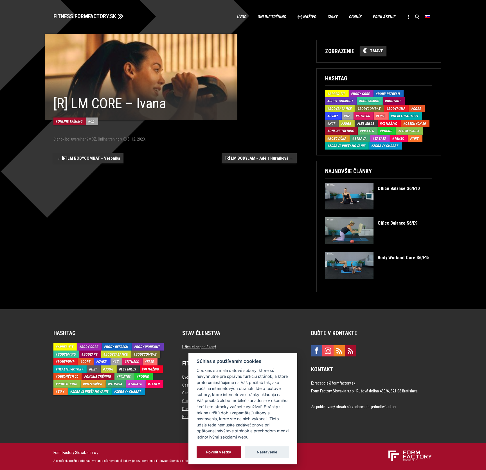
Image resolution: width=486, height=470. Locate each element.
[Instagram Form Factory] (328, 350)
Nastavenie (267, 452)
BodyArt (394, 101)
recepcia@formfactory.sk (335, 383)
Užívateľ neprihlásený (199, 347)
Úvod (241, 16)
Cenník (355, 16)
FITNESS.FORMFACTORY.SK (84, 16)
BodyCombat (370, 109)
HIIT (332, 123)
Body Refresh (389, 94)
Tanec (399, 138)
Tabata (380, 138)
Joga (347, 123)
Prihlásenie (384, 16)
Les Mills (366, 123)
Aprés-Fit (337, 94)
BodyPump (396, 109)
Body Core (361, 94)
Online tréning (272, 16)
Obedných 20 (415, 123)
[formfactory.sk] (408, 452)
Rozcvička (337, 138)
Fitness (364, 116)
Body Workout (341, 101)
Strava (360, 138)
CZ (92, 121)
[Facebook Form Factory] (316, 350)
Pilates (368, 131)
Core (417, 109)
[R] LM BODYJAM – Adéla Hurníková (259, 158)
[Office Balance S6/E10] (372, 213)
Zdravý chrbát (385, 146)
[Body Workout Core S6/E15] (377, 283)
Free (381, 116)
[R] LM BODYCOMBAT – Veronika (88, 158)
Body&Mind (370, 101)
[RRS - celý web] (339, 350)
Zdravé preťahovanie (347, 146)
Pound (387, 131)
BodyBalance (340, 109)
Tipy (415, 138)
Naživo (309, 16)
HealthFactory (405, 116)
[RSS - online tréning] (350, 350)
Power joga (410, 131)
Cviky (333, 16)
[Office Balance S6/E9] (371, 248)
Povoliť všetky (218, 452)
